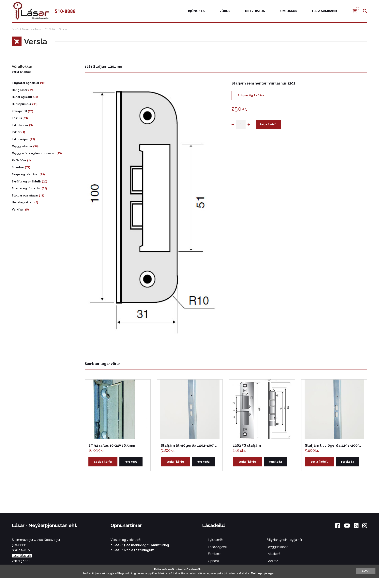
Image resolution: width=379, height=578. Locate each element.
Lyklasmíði (215, 540)
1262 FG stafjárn (247, 445)
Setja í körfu (268, 124)
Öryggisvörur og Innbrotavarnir (34, 153)
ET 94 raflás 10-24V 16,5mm (111, 445)
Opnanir (213, 561)
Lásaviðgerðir (217, 547)
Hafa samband (324, 11)
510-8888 (65, 11)
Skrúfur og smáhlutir (26, 181)
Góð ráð (272, 561)
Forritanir (214, 554)
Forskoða (131, 461)
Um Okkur (288, 11)
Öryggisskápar (22, 146)
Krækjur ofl (19, 111)
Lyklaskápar (20, 139)
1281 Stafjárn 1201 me (55, 29)
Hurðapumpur (21, 104)
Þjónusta (196, 11)
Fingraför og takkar (25, 83)
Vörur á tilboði (21, 71)
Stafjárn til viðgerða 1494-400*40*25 (190, 445)
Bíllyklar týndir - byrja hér (284, 540)
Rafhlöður (19, 160)
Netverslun (255, 11)
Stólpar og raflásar (31, 29)
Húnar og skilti (22, 97)
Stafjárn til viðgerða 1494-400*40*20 (334, 445)
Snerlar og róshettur (26, 188)
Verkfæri (18, 209)
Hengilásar (19, 90)
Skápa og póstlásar (25, 174)
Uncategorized (23, 202)
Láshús (17, 118)
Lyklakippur (20, 125)
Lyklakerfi (273, 554)
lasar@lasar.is (22, 555)
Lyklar (16, 132)
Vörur (225, 11)
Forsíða (15, 29)
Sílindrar (18, 167)
